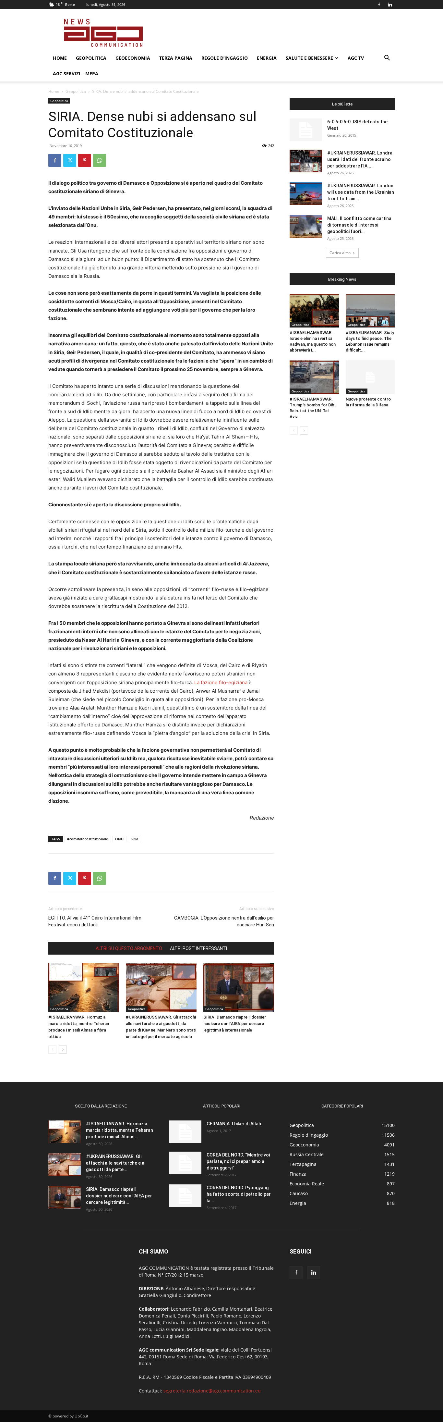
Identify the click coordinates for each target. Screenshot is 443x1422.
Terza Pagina (175, 58)
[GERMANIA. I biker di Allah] (185, 1131)
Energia (267, 58)
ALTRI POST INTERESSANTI (198, 948)
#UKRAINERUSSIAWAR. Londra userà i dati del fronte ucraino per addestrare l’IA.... (359, 159)
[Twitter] (69, 160)
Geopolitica (91, 58)
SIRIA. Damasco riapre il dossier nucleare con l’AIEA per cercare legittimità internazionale (234, 1023)
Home (60, 58)
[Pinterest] (84, 160)
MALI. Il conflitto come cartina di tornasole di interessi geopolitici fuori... (359, 225)
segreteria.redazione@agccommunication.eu (212, 1391)
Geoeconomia (132, 58)
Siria (134, 838)
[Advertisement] (277, 32)
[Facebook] (379, 4)
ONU (119, 838)
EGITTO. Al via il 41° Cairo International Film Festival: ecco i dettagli (94, 921)
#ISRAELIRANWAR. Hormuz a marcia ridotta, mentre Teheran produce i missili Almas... (119, 1130)
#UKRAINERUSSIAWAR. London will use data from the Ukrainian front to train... (360, 192)
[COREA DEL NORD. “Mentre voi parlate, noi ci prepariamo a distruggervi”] (185, 1163)
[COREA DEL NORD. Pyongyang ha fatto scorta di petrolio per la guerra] (185, 1195)
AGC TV (356, 58)
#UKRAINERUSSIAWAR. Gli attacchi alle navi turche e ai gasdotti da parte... (115, 1163)
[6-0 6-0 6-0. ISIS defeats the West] (306, 129)
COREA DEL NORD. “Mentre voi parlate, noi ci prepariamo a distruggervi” (238, 1161)
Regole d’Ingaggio (224, 58)
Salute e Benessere (309, 58)
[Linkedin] (390, 4)
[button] (387, 59)
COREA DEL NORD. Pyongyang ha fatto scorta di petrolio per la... (239, 1194)
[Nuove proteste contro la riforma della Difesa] (370, 377)
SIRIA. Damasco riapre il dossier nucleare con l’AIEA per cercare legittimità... (119, 1196)
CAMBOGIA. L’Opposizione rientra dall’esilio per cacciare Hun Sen (224, 921)
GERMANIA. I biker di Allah (234, 1123)
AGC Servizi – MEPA (75, 73)
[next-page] (63, 1049)
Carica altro (340, 252)
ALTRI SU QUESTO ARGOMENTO (129, 948)
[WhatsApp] (99, 160)
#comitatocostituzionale (87, 838)
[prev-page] (52, 1049)
